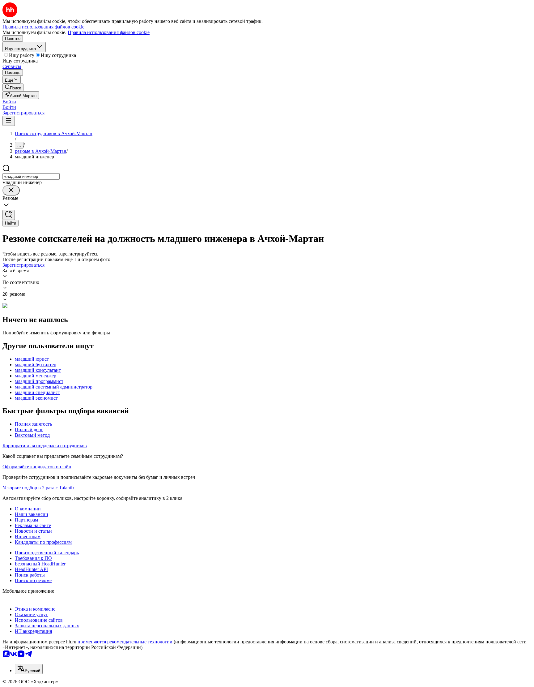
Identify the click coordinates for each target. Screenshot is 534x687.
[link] (12, 87)
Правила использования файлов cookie (109, 32)
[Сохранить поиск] (8, 215)
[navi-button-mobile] (8, 121)
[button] (9, 101)
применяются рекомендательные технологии (125, 641)
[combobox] (31, 176)
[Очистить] (11, 190)
